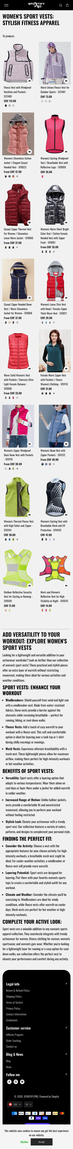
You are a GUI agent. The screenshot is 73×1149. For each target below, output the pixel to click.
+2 (54, 251)
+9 (17, 468)
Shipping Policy (14, 996)
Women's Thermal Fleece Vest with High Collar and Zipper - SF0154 (19, 525)
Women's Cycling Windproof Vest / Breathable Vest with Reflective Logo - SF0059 (54, 162)
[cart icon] (67, 5)
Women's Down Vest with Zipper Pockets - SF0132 (53, 452)
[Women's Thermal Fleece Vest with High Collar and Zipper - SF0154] (18, 497)
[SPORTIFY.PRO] (36, 5)
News (8, 1067)
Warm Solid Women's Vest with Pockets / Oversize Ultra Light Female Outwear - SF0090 (18, 381)
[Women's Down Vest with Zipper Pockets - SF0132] (55, 426)
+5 (17, 176)
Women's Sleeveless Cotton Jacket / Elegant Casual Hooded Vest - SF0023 (17, 162)
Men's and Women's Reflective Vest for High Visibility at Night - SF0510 (54, 596)
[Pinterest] (22, 1081)
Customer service (18, 1028)
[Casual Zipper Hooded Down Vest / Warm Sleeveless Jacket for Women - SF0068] (18, 280)
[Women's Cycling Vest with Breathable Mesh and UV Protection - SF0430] (55, 497)
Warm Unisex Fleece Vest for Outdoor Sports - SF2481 (55, 89)
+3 (17, 539)
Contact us (11, 1046)
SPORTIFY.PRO (31, 1096)
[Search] (61, 5)
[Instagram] (16, 1081)
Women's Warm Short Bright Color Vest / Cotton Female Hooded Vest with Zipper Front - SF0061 (55, 235)
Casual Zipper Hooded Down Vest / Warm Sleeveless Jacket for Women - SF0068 (18, 308)
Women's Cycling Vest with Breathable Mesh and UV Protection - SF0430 (54, 525)
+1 (17, 247)
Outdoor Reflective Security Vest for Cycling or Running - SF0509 (18, 596)
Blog (8, 1061)
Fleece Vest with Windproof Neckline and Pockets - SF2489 (17, 91)
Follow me (13, 1075)
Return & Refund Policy (18, 990)
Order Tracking (13, 1041)
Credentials (11, 1020)
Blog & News (14, 1054)
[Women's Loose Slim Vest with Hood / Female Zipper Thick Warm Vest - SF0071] (55, 280)
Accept (41, 1142)
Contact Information (16, 1014)
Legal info (13, 984)
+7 (53, 322)
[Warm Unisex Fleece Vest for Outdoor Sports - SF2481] (55, 63)
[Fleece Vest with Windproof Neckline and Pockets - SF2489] (18, 63)
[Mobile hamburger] (6, 5)
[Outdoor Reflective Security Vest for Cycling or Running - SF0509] (18, 567)
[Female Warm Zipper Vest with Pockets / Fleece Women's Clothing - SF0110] (55, 350)
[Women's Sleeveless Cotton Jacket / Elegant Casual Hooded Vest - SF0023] (18, 133)
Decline (24, 1142)
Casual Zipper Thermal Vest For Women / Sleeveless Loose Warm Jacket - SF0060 (18, 233)
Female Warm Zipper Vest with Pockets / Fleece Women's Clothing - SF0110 (54, 379)
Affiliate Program (14, 1035)
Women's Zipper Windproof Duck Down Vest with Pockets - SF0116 (18, 454)
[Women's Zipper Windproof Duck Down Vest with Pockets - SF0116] (18, 426)
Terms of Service (14, 1002)
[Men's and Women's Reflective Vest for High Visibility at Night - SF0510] (55, 567)
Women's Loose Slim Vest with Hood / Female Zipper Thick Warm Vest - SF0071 (54, 308)
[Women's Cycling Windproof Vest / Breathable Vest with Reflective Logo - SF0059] (55, 133)
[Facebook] (9, 1081)
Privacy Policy (13, 1008)
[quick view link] (29, 81)
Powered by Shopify (49, 1096)
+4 (54, 393)
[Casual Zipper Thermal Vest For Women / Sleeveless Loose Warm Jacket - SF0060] (18, 205)
